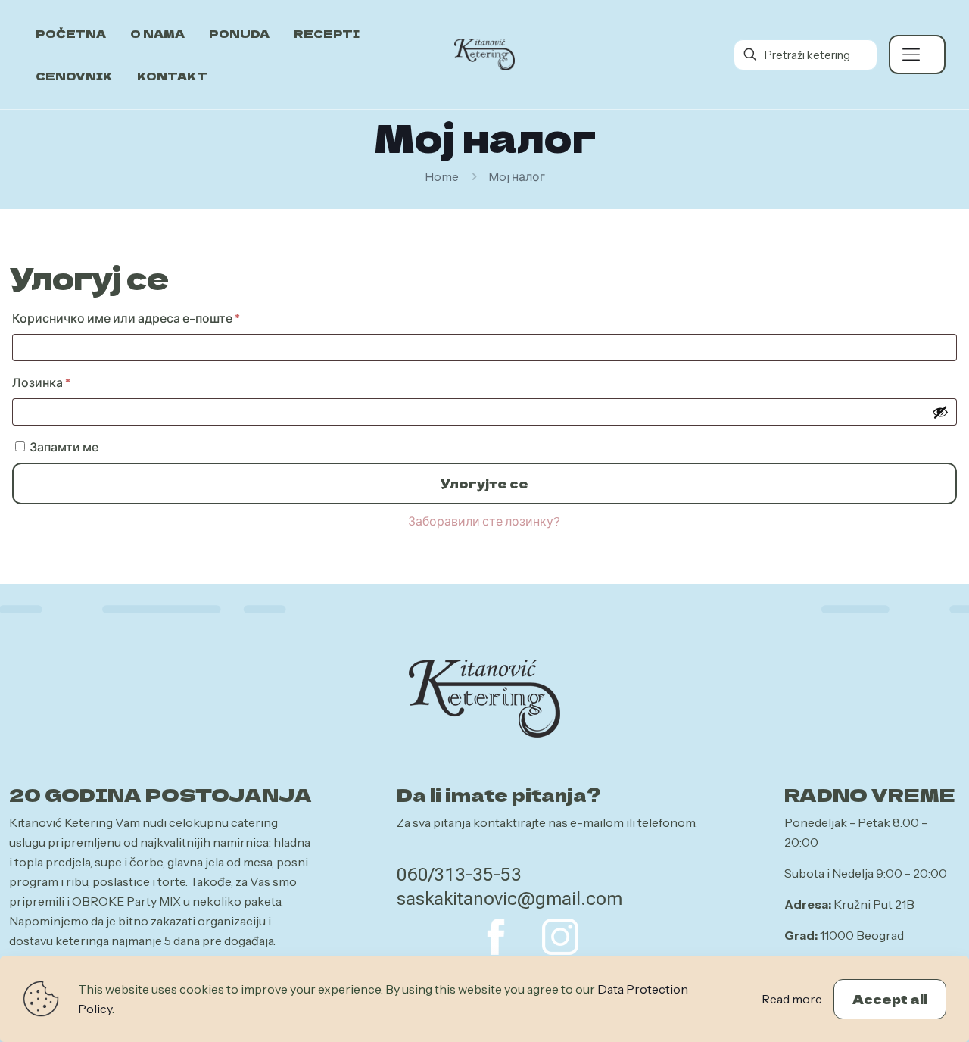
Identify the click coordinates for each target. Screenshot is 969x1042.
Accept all (889, 999)
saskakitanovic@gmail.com (509, 898)
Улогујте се (484, 483)
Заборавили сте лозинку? (484, 521)
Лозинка (69, 382)
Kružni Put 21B (873, 904)
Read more (792, 998)
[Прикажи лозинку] (940, 412)
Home (442, 176)
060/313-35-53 (459, 874)
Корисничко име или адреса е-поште (154, 318)
